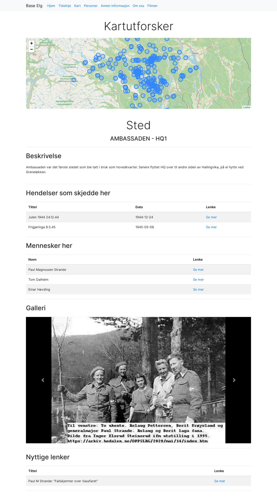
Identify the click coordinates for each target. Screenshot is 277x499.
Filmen (152, 6)
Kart (77, 6)
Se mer (211, 217)
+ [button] (31, 43)
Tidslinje (64, 6)
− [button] (31, 49)
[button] (43, 380)
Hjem (51, 6)
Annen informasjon (115, 6)
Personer (91, 6)
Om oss (138, 6)
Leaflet (246, 107)
